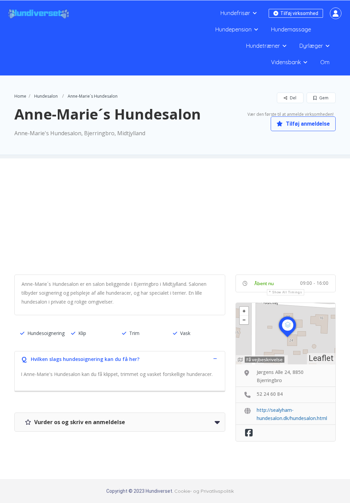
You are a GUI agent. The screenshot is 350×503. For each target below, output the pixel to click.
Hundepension (233, 29)
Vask (185, 333)
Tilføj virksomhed (298, 13)
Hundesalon (46, 96)
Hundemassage (291, 29)
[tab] (119, 358)
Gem (323, 98)
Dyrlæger (311, 45)
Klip (82, 333)
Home (20, 96)
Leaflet (321, 358)
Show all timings (287, 292)
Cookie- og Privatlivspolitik (204, 491)
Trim (134, 333)
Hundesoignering (46, 333)
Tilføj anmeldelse (307, 124)
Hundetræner (263, 45)
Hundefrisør (235, 13)
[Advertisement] (175, 206)
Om (324, 62)
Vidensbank (286, 62)
